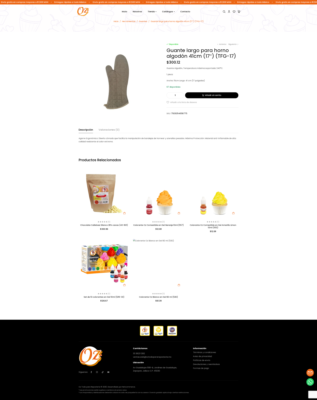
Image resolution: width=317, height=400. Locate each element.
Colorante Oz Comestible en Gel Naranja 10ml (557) (158, 225)
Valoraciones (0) (109, 129)
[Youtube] (108, 372)
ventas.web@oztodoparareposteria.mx (152, 357)
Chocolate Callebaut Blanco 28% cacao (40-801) (104, 225)
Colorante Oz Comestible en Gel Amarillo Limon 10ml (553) (213, 226)
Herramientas (128, 21)
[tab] (86, 130)
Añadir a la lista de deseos (183, 102)
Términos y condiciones (204, 352)
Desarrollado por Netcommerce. (121, 387)
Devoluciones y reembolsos (206, 364)
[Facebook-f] (91, 372)
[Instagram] (97, 372)
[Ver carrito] (239, 11)
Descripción (86, 129)
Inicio (116, 21)
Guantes (143, 21)
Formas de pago (201, 368)
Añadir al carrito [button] (124, 213)
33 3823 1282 (139, 353)
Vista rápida (124, 177)
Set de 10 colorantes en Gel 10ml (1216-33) (104, 297)
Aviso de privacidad (202, 356)
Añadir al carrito (213, 95)
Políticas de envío (201, 360)
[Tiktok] (103, 372)
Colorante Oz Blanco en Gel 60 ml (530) (158, 297)
